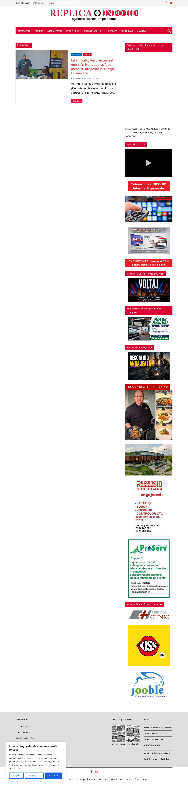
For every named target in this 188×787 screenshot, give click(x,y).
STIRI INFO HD (72, 31)
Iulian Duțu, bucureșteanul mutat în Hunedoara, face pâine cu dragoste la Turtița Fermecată (92, 66)
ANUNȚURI (142, 31)
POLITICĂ (39, 31)
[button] (102, 31)
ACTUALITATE (24, 31)
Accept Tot (53, 775)
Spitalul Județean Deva (26, 738)
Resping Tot (34, 775)
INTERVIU (87, 55)
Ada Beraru (93, 78)
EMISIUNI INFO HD (92, 31)
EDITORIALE (127, 31)
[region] (36, 761)
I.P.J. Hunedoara (23, 732)
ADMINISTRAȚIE (54, 31)
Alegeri (16, 775)
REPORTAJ (113, 31)
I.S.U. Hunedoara (23, 726)
